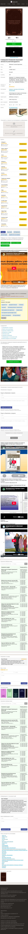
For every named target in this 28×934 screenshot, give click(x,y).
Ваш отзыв (3, 668)
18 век (13, 4)
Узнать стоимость (16, 242)
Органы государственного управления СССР (9, 913)
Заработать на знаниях (14, 234)
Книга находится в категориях (9, 338)
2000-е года (4, 836)
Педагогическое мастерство (8, 858)
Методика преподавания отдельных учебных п (12, 865)
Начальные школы (4, 888)
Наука (3, 844)
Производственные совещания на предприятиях (10, 916)
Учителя (4, 853)
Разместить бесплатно (6, 427)
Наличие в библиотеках (8, 330)
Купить (14, 44)
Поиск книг (3, 4)
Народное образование (7, 855)
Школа (3, 856)
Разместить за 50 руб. (6, 407)
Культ (3, 862)
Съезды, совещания (4, 915)
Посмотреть (23, 144)
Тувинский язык (4, 910)
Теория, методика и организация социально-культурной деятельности (12, 929)
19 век (18, 4)
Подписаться (14, 437)
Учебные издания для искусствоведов (8, 926)
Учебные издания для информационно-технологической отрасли (14, 899)
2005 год (4, 835)
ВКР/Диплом (21, 89)
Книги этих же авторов (8, 329)
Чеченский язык (4, 889)
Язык (3, 863)
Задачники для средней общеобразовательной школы (11, 891)
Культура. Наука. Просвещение (9, 847)
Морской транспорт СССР (6, 906)
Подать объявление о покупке (8, 393)
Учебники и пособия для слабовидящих (8, 920)
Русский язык (5, 839)
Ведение (4, 867)
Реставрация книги (13, 107)
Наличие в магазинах (7, 335)
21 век (3, 838)
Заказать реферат (5, 242)
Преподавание (5, 846)
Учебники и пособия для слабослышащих (9, 922)
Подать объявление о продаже (8, 413)
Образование (5, 845)
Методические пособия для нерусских (8, 918)
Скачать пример (5, 245)
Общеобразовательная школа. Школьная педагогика (14, 849)
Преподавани (5, 861)
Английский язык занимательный (7, 903)
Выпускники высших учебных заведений (8, 895)
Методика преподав (6, 857)
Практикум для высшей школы (6, 904)
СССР (3, 840)
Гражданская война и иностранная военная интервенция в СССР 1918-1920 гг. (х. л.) (13, 893)
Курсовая (16, 89)
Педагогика (4, 842)
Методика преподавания (7, 841)
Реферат (11, 89)
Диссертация (12, 90)
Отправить (24, 683)
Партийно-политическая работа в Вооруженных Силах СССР (12, 923)
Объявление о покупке (8, 327)
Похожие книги (6, 333)
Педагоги (4, 866)
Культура (4, 851)
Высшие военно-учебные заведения (8, 896)
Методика (4, 852)
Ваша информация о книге (7, 816)
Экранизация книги (14, 57)
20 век (23, 4)
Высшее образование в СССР (6, 907)
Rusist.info (15, 2)
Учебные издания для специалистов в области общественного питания (13, 901)
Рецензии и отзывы (7, 332)
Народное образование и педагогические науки (12, 860)
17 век (8, 4)
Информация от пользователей (10, 336)
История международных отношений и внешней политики (12, 925)
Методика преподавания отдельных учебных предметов (14, 850)
